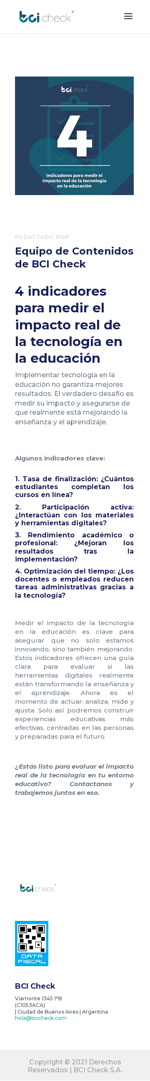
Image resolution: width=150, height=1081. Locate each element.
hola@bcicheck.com (41, 1018)
